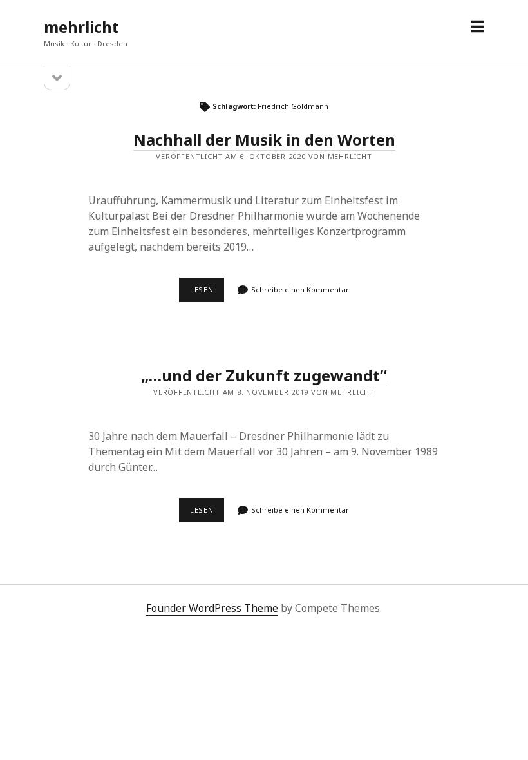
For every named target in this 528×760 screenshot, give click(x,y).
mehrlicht (81, 26)
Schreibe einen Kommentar (300, 289)
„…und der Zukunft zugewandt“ (264, 375)
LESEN (207, 293)
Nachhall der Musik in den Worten (264, 139)
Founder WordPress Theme (212, 608)
